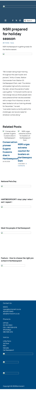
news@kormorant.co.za (12, 309)
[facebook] (13, 20)
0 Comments (22, 165)
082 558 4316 (8, 332)
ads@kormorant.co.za (11, 314)
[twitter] (16, 20)
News (12, 43)
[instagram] (20, 20)
